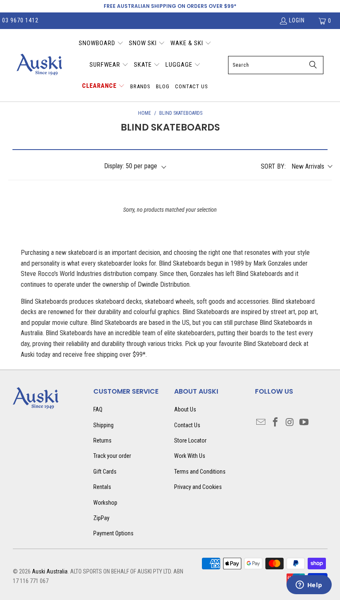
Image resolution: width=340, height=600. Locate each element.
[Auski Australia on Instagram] (290, 422)
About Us (185, 409)
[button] (101, 44)
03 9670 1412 (20, 20)
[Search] (313, 65)
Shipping (103, 425)
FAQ (97, 409)
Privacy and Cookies (198, 487)
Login (297, 20)
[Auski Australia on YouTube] (304, 422)
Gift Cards (105, 471)
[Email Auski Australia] (261, 422)
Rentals (102, 487)
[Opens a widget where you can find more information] (309, 585)
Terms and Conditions (200, 471)
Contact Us (187, 425)
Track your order (112, 455)
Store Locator (190, 440)
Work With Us (189, 455)
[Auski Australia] (39, 65)
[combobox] (275, 65)
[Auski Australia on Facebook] (275, 422)
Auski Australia (50, 571)
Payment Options (113, 533)
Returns (102, 440)
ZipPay (101, 518)
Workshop (105, 502)
